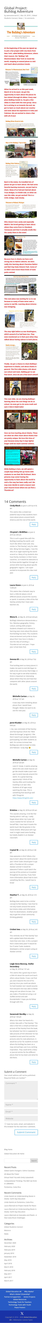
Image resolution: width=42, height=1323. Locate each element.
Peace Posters (19, 1307)
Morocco (7, 1230)
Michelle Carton (20, 696)
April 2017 (8, 1277)
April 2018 (8, 1263)
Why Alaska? (29, 1291)
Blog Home (8, 1149)
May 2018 (7, 1260)
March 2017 (8, 1281)
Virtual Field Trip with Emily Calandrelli (18, 1177)
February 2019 (9, 1250)
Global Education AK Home (14, 1154)
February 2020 (9, 1246)
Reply (34, 524)
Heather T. (14, 895)
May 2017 (7, 1274)
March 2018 (8, 1267)
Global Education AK (13, 1291)
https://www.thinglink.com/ (23, 798)
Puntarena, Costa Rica (12, 1187)
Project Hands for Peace (27, 1206)
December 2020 (10, 1243)
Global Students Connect (13, 1227)
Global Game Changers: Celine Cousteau (19, 1171)
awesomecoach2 (12, 15)
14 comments (29, 18)
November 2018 (10, 1257)
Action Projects (29, 1297)
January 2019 (9, 1253)
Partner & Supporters (12, 1297)
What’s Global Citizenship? (20, 1294)
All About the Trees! (11, 1174)
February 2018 (9, 1270)
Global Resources (19, 1299)
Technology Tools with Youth (20, 1305)
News (20, 18)
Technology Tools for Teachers (19, 1302)
